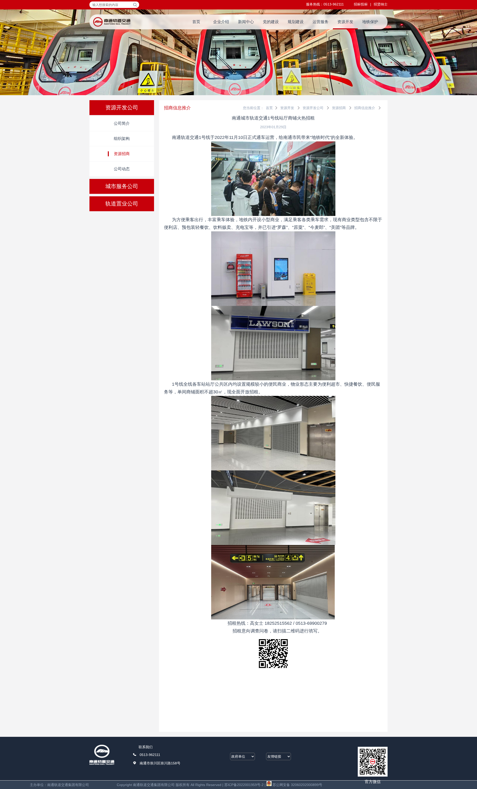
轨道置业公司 (121, 204)
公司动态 (122, 169)
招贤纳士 (381, 4)
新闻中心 (246, 22)
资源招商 (122, 154)
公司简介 (122, 123)
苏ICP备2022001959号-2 (244, 785)
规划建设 (296, 22)
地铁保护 (370, 22)
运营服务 (320, 22)
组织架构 (122, 138)
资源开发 (345, 22)
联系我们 (146, 747)
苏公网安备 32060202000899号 (297, 785)
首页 (196, 22)
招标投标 (361, 4)
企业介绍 (221, 22)
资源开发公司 (121, 107)
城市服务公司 (121, 186)
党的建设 (271, 22)
